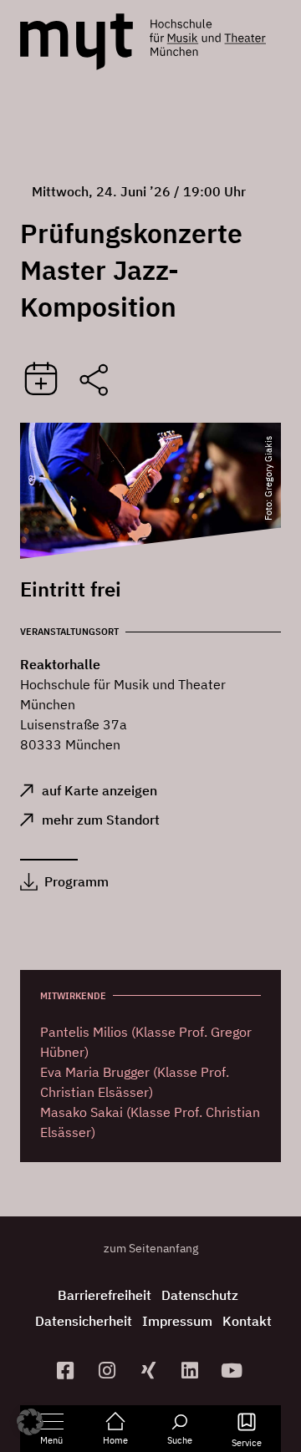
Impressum (177, 1320)
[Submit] (41, 380)
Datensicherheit (83, 1320)
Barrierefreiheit (104, 1295)
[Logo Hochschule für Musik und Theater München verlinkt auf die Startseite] (76, 41)
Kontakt (247, 1320)
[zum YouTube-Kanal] (234, 1370)
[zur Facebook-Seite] (68, 1370)
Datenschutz (199, 1295)
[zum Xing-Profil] (150, 1370)
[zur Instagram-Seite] (108, 1370)
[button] (30, 1422)
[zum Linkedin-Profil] (192, 1370)
